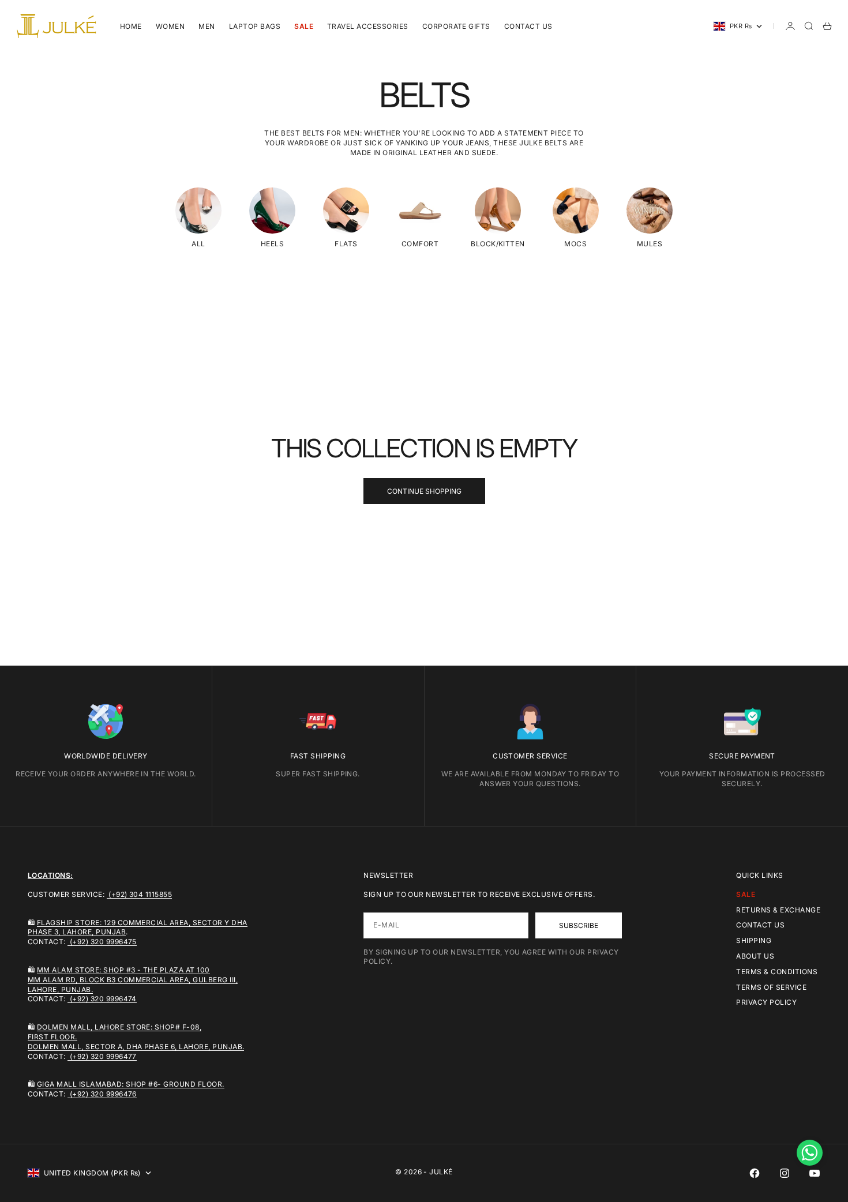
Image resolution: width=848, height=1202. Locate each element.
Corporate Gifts (456, 26)
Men (206, 26)
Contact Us (528, 26)
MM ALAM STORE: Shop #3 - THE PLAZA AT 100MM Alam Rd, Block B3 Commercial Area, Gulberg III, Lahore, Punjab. (133, 980)
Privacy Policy (766, 1002)
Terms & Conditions (776, 971)
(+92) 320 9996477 (102, 1056)
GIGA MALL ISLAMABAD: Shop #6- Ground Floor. (130, 1084)
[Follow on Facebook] (754, 1173)
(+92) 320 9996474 (102, 998)
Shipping (753, 940)
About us (755, 956)
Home (131, 26)
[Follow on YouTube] (814, 1173)
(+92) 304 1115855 (139, 894)
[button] (810, 1153)
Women (170, 26)
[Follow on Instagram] (784, 1173)
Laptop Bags (254, 26)
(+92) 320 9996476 (102, 1094)
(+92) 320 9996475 (102, 941)
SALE (303, 26)
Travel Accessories (367, 26)
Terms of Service (771, 987)
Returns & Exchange (778, 910)
